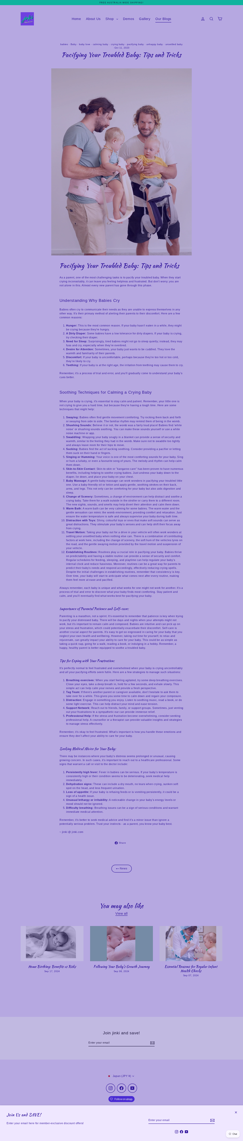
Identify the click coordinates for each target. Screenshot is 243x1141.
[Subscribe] (212, 1120)
